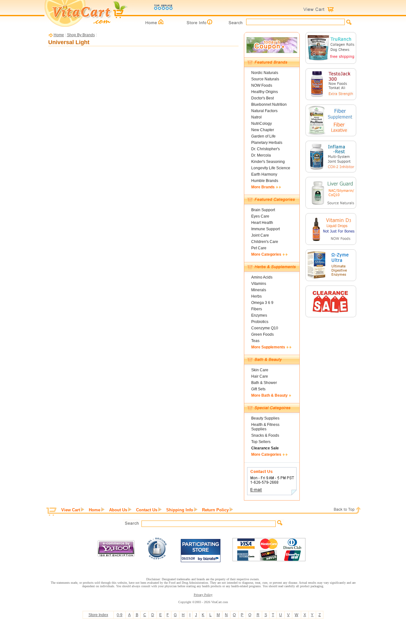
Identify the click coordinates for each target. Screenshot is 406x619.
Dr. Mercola (261, 155)
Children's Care (264, 241)
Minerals (258, 290)
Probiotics (259, 322)
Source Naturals (265, 79)
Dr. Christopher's (265, 149)
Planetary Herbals (266, 142)
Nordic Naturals (264, 73)
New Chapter (262, 130)
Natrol (256, 117)
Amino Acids (261, 277)
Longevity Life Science (270, 168)
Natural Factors (264, 111)
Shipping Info (179, 510)
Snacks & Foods (265, 435)
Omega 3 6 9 (262, 302)
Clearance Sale (265, 448)
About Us (118, 510)
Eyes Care (260, 216)
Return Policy (215, 510)
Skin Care (259, 370)
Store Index (98, 615)
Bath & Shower (264, 382)
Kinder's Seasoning (268, 161)
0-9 (119, 615)
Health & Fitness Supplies (265, 426)
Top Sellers (261, 442)
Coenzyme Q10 (264, 328)
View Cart (70, 510)
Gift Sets (258, 389)
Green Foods (262, 334)
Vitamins (258, 283)
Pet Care (258, 248)
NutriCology (261, 123)
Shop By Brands (81, 35)
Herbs (256, 296)
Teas (255, 341)
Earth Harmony (264, 174)
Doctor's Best (262, 98)
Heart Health (262, 222)
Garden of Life (263, 136)
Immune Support (265, 229)
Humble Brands (264, 180)
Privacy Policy (203, 594)
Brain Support (263, 210)
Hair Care (259, 376)
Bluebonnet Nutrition (269, 104)
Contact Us (146, 510)
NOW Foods (261, 85)
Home (59, 35)
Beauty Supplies (265, 418)
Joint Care (260, 235)
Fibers (256, 309)
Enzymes (259, 315)
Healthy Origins (264, 92)
